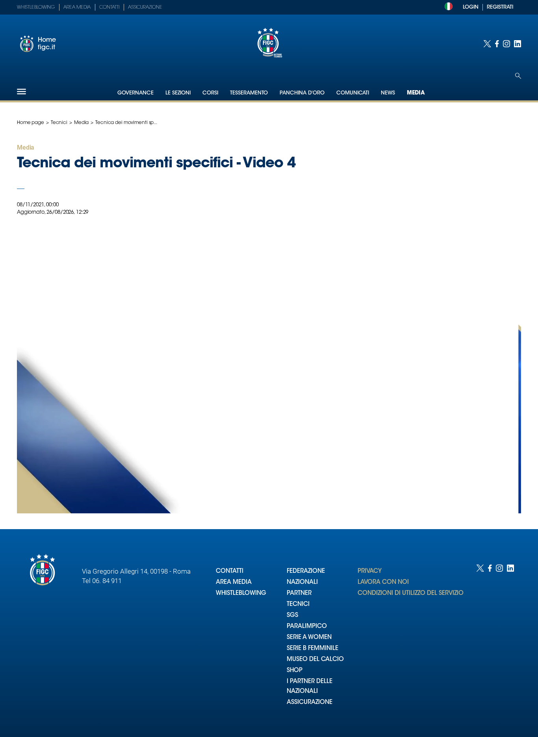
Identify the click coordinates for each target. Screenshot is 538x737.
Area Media (77, 7)
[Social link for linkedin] (517, 43)
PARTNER (299, 593)
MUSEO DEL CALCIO (315, 660)
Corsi (210, 93)
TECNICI (298, 604)
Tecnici (59, 122)
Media (416, 93)
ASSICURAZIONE (309, 703)
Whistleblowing (36, 7)
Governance (135, 93)
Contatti (109, 7)
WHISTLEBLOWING (241, 593)
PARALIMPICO (307, 627)
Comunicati (352, 93)
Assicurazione (145, 7)
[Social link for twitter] (487, 43)
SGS (292, 615)
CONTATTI (229, 571)
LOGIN (471, 7)
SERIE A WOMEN (309, 638)
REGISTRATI (500, 7)
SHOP (294, 671)
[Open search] (518, 76)
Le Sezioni (178, 93)
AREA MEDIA (234, 582)
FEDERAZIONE (306, 571)
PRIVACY (370, 571)
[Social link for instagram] (506, 43)
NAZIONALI (302, 582)
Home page (30, 122)
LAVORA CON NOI (383, 582)
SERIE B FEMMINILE (312, 649)
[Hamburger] (21, 91)
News (388, 93)
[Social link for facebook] (497, 43)
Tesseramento (249, 93)
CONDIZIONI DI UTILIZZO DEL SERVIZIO (411, 593)
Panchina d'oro (302, 93)
